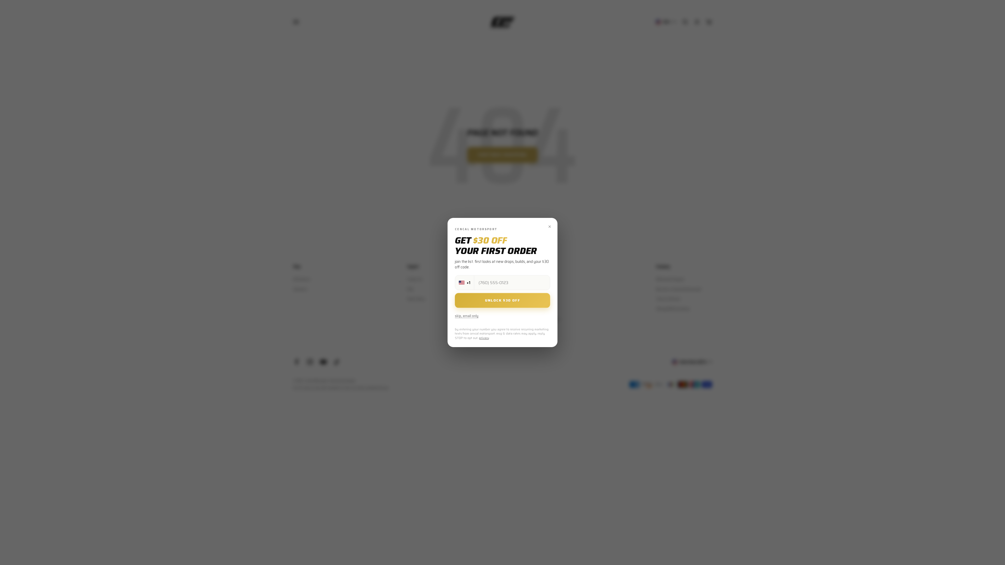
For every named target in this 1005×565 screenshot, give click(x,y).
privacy (484, 338)
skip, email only (466, 316)
